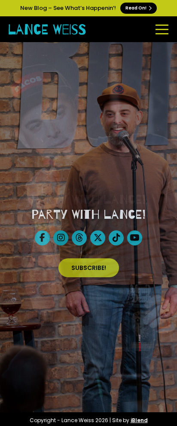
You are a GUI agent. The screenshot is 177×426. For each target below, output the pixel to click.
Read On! (136, 8)
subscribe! (88, 268)
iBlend (139, 420)
